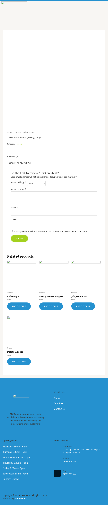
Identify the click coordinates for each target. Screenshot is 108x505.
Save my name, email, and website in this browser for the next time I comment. (50, 231)
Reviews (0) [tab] (12, 156)
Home (10, 132)
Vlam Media (21, 498)
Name (14, 207)
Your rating (18, 182)
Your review (18, 189)
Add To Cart (19, 306)
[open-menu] (104, 14)
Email (14, 219)
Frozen (17, 132)
